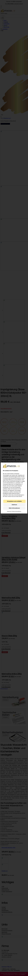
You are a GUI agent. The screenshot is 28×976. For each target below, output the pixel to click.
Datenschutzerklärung (16, 511)
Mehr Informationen (14, 508)
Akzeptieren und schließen (14, 501)
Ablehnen (14, 504)
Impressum (9, 511)
